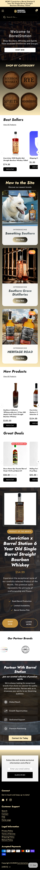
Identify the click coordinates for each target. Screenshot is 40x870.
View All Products (9, 125)
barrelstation (22, 863)
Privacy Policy (7, 830)
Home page (6, 820)
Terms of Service (8, 834)
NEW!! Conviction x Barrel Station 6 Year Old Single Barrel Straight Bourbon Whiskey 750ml (20, 3)
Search (4, 811)
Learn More (29, 623)
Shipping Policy (8, 837)
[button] (36, 11)
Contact (5, 814)
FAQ (3, 817)
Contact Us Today (20, 738)
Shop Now (20, 239)
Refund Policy (7, 840)
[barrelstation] (19, 11)
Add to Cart (10, 169)
